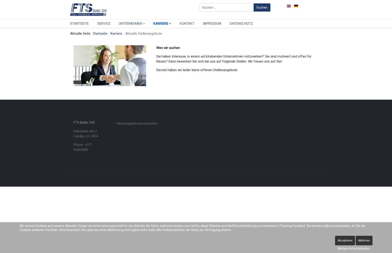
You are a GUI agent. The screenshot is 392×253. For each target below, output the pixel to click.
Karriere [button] (160, 24)
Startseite (79, 24)
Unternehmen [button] (130, 24)
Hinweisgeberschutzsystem (137, 123)
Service (103, 24)
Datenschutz (241, 24)
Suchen (261, 7)
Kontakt (187, 24)
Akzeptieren (345, 240)
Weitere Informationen (353, 248)
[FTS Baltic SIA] (88, 9)
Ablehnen (364, 240)
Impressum (212, 24)
